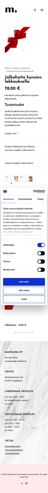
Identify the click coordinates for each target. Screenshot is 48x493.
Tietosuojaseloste (14, 450)
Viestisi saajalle (19, 163)
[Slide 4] (24, 332)
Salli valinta (24, 290)
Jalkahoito (15, 325)
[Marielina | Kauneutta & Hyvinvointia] (24, 10)
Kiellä (24, 299)
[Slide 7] (32, 332)
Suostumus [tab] (8, 199)
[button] (42, 10)
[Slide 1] (22, 49)
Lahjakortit (25, 68)
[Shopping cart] (33, 10)
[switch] (41, 253)
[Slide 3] (21, 332)
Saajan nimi (11, 133)
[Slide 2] (25, 49)
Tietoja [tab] (40, 199)
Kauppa (15, 68)
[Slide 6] (29, 332)
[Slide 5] (26, 332)
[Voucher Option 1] (11, 179)
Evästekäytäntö (13, 446)
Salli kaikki (24, 282)
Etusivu (8, 68)
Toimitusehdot (12, 453)
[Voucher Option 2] (26, 179)
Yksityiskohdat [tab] (25, 199)
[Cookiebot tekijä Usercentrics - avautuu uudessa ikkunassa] (34, 191)
